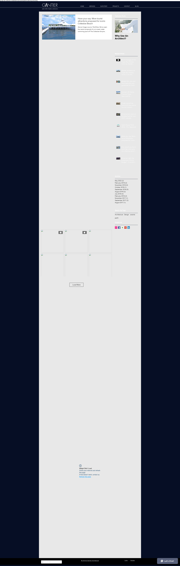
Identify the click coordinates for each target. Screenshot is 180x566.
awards (132, 215)
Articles (132, 560)
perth (116, 218)
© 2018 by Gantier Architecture (90, 560)
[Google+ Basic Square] (125, 227)
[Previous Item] (118, 26)
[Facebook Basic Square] (119, 227)
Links (126, 560)
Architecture (119, 215)
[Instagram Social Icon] (116, 227)
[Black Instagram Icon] (118, 561)
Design (126, 215)
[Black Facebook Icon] (113, 561)
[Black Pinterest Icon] (122, 561)
